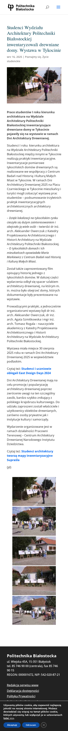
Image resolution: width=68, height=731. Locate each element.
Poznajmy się (33, 57)
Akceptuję (12, 725)
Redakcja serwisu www (22, 685)
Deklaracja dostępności (23, 691)
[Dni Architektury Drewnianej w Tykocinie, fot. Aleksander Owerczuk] (34, 491)
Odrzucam (31, 725)
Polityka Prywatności (21, 696)
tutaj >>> (8, 718)
